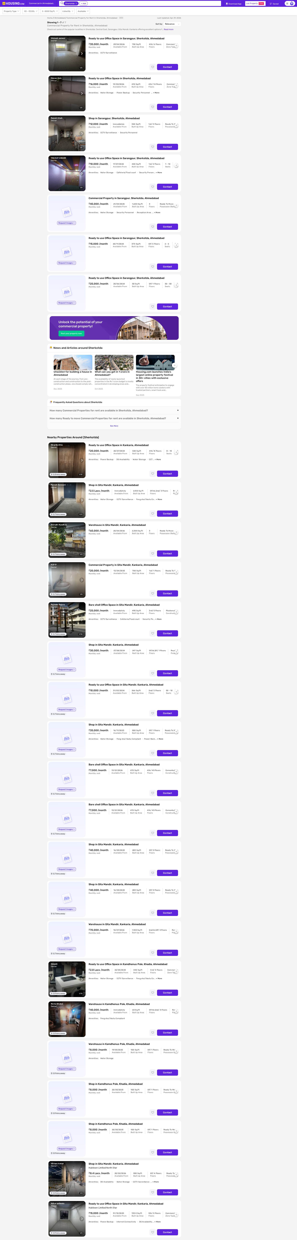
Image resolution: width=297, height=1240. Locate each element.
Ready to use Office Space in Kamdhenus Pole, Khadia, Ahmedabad (128, 964)
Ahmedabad (59, 18)
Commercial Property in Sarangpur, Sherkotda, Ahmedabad (124, 198)
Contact (167, 67)
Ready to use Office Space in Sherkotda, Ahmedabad (120, 78)
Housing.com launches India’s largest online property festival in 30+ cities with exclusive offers (154, 376)
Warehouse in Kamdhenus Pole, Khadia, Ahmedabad (119, 1004)
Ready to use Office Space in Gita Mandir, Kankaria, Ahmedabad (126, 684)
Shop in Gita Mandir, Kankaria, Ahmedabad (114, 485)
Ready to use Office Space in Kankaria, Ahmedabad (119, 445)
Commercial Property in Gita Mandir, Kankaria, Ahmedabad (123, 564)
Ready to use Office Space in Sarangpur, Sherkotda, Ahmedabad (126, 38)
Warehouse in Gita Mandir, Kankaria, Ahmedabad (117, 525)
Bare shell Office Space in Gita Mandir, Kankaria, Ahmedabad (124, 604)
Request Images (65, 223)
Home (49, 18)
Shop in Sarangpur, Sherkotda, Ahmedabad (114, 118)
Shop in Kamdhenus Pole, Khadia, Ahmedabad (116, 1083)
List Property (254, 3)
